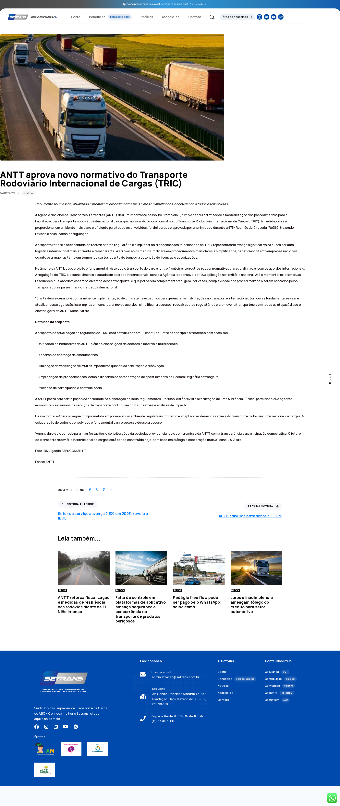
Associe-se (170, 17)
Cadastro (278, 693)
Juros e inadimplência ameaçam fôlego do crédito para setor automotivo (252, 604)
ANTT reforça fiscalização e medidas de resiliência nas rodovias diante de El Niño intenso (83, 604)
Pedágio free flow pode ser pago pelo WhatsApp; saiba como (197, 602)
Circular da (276, 672)
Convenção (279, 686)
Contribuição (280, 679)
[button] (210, 17)
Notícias (146, 17)
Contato (194, 17)
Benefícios (109, 17)
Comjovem (276, 700)
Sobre (75, 17)
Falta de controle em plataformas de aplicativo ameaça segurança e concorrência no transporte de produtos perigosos (140, 609)
